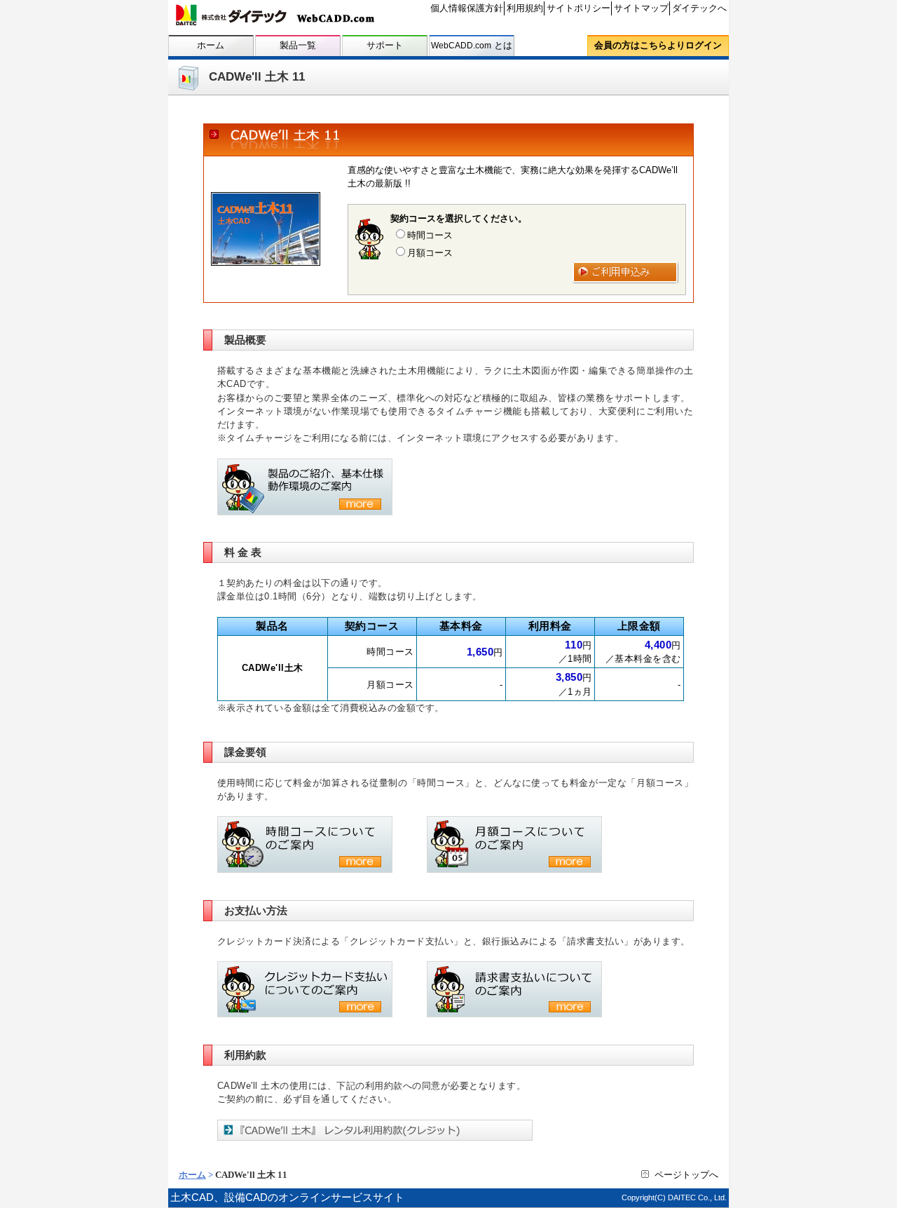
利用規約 (525, 8)
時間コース (430, 235)
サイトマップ (641, 8)
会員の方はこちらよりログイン (658, 45)
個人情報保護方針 (466, 8)
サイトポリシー (578, 8)
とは (471, 45)
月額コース (430, 252)
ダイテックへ (699, 8)
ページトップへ (686, 1174)
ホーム (210, 45)
